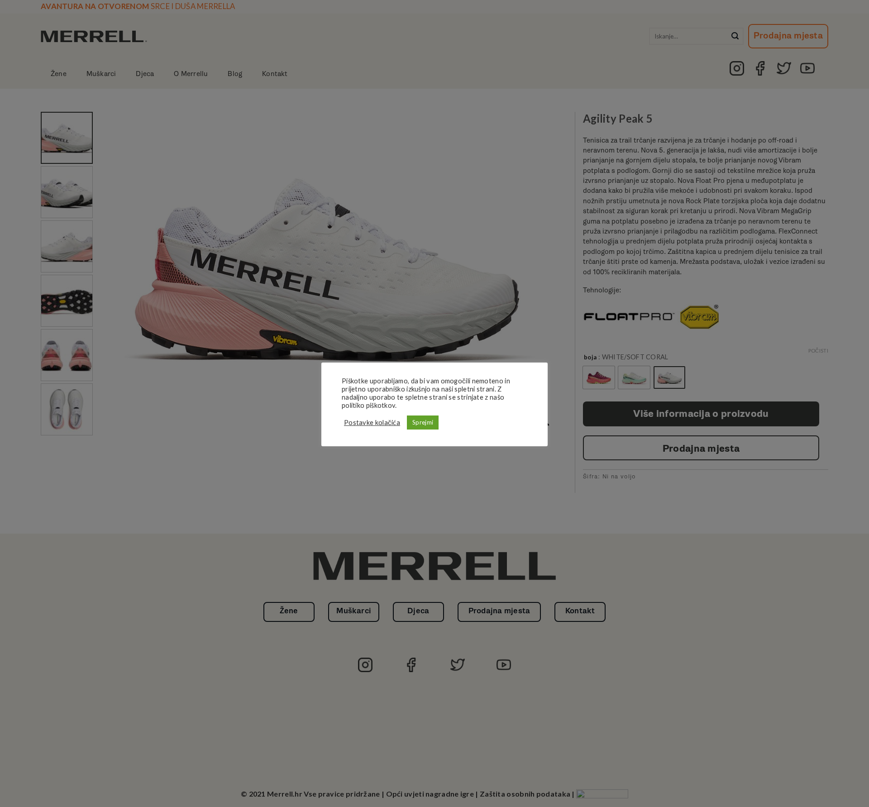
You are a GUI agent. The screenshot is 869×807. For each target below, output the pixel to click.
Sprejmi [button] (422, 422)
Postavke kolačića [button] (372, 422)
